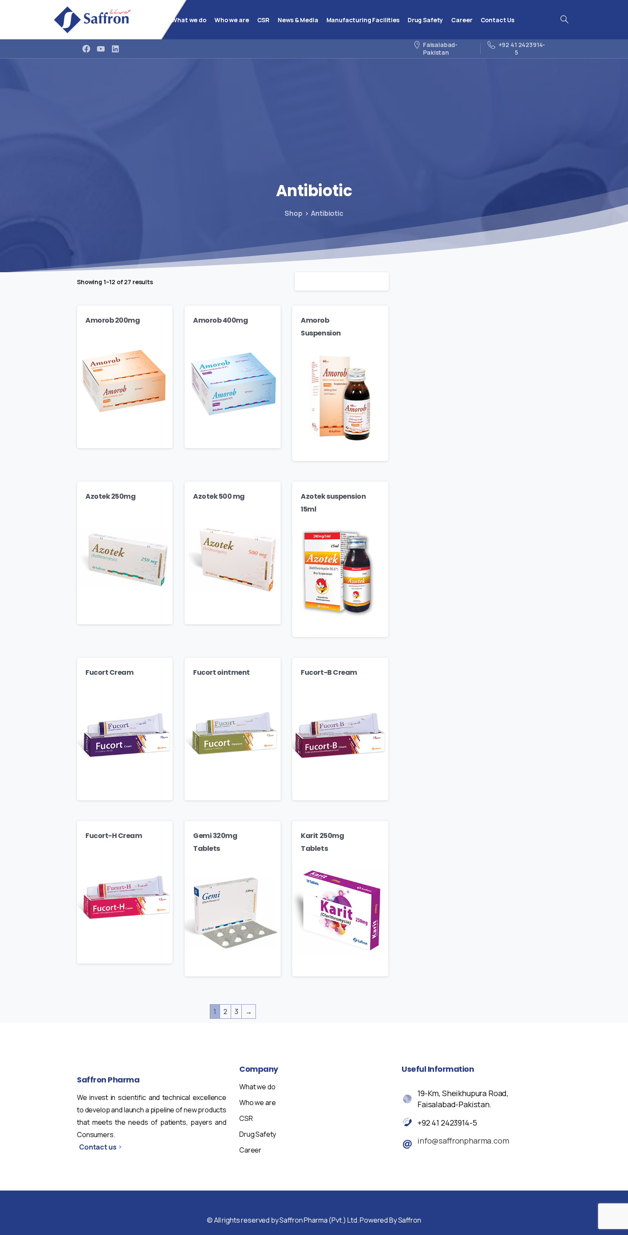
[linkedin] (115, 49)
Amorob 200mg (112, 320)
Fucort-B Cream (329, 672)
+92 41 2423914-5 (447, 1122)
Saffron (409, 1220)
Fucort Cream (109, 672)
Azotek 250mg (110, 496)
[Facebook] (86, 49)
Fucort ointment (221, 672)
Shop (293, 213)
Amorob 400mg (220, 320)
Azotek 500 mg (219, 496)
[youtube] (101, 49)
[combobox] (342, 281)
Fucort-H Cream (113, 836)
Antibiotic (327, 213)
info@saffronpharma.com (463, 1140)
